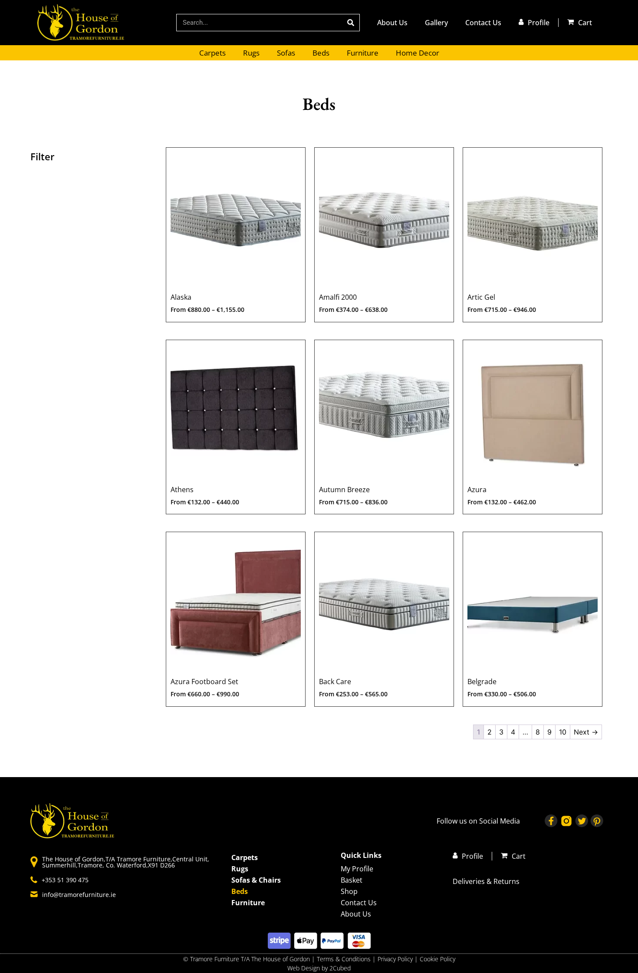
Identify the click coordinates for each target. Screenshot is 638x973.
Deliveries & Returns (486, 881)
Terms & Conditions (344, 959)
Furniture (362, 53)
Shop (349, 891)
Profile (538, 22)
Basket (351, 880)
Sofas (286, 53)
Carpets (212, 53)
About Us (392, 22)
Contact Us (483, 22)
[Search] (350, 22)
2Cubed (340, 968)
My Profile (357, 869)
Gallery (436, 22)
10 (562, 732)
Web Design (303, 968)
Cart (585, 22)
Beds (320, 53)
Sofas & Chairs (256, 880)
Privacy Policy (396, 959)
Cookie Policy (437, 959)
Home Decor (417, 53)
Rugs (251, 53)
